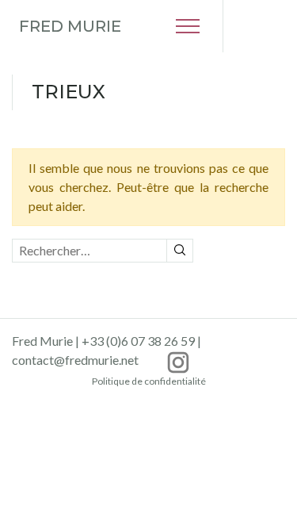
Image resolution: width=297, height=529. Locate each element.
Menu (188, 26)
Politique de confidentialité (149, 381)
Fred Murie (70, 26)
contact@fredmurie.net (75, 359)
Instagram (178, 362)
